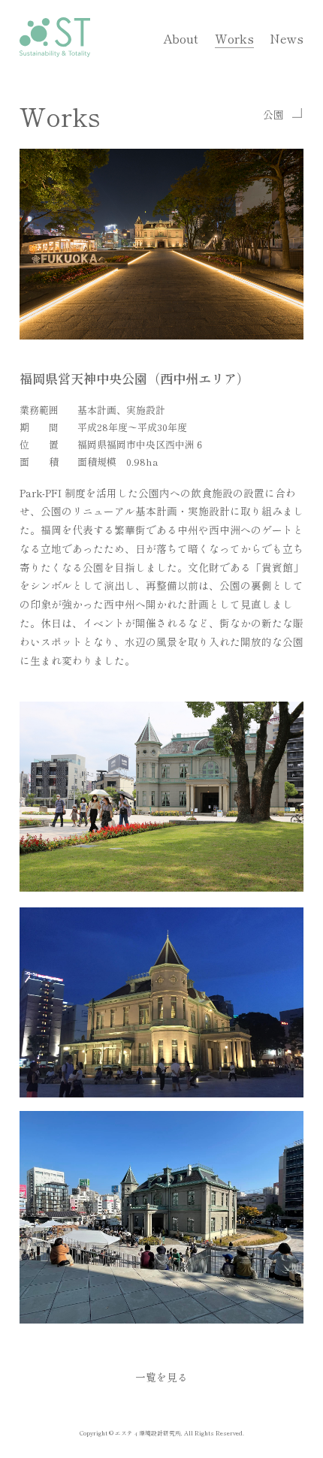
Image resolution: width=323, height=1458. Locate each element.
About (180, 38)
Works (234, 38)
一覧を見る (161, 1376)
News (286, 38)
